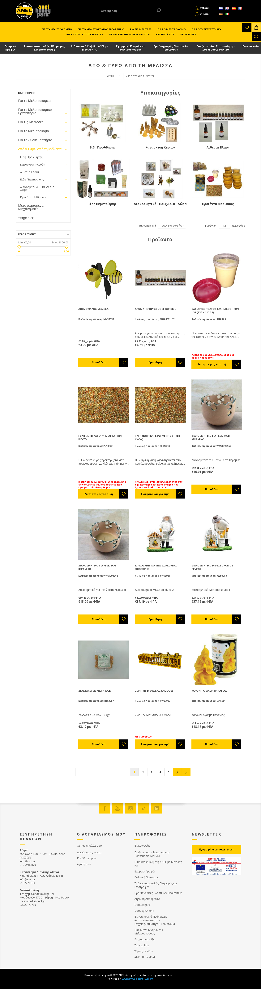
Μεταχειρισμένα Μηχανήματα (31, 207)
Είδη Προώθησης (102, 147)
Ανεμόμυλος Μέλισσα (93, 309)
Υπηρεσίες (26, 217)
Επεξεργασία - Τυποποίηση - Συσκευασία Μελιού (216, 47)
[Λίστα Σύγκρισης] (256, 36)
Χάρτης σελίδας (143, 951)
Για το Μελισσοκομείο (35, 100)
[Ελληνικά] (221, 8)
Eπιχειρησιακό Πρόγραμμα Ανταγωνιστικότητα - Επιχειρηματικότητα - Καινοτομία (154, 920)
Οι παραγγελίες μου (89, 845)
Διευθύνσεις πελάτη (89, 852)
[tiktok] (143, 808)
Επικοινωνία (250, 46)
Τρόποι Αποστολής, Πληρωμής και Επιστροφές (44, 47)
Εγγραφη (205, 8)
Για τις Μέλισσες (30, 122)
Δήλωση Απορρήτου (147, 899)
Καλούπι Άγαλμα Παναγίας (209, 690)
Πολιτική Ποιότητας (146, 877)
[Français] (240, 8)
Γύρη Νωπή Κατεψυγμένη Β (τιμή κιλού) (157, 437)
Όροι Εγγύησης (144, 910)
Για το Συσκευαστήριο (35, 140)
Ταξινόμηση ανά (146, 225)
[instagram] (130, 808)
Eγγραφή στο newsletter (216, 849)
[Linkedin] (156, 808)
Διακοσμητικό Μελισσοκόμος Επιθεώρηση (156, 567)
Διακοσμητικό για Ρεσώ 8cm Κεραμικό (97, 567)
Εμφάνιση (210, 225)
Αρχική (110, 76)
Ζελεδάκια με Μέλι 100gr (94, 690)
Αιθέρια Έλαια (218, 147)
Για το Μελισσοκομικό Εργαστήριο (35, 111)
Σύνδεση (205, 13)
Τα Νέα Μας (141, 945)
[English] (227, 8)
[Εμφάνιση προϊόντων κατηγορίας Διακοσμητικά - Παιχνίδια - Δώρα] (160, 179)
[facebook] (104, 808)
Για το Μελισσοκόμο (33, 131)
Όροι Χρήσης (142, 905)
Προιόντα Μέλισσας (218, 204)
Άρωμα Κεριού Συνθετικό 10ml (155, 309)
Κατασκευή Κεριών (160, 147)
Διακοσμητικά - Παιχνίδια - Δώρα (160, 204)
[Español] (234, 8)
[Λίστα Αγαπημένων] (246, 27)
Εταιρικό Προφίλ (10, 47)
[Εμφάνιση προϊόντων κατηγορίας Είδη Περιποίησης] (102, 179)
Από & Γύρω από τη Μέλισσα (40, 149)
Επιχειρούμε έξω (144, 939)
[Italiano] (227, 14)
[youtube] (117, 808)
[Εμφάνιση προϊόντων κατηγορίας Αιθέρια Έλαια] (218, 122)
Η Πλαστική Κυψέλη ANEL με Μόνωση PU (89, 47)
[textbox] (128, 11)
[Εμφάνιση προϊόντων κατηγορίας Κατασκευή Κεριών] (160, 122)
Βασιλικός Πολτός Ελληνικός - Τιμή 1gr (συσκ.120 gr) (215, 310)
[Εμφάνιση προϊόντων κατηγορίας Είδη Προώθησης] (102, 122)
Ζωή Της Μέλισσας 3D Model (154, 690)
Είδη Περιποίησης (103, 204)
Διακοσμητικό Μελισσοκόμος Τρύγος (212, 567)
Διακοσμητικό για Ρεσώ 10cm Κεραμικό (210, 437)
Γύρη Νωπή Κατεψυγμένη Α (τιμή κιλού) (100, 437)
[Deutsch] (221, 14)
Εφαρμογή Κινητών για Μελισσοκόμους (130, 47)
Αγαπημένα (84, 864)
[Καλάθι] (256, 27)
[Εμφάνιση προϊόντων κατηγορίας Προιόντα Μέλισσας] (218, 179)
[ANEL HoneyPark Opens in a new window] (42, 12)
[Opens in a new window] (137, 978)
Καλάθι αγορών (86, 858)
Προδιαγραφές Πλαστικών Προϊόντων (170, 47)
